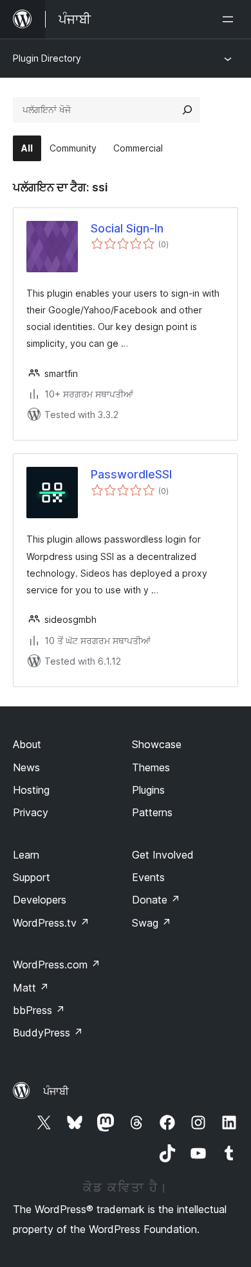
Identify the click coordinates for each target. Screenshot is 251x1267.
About (27, 744)
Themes (151, 767)
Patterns (152, 812)
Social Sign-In (127, 228)
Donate (156, 899)
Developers (39, 899)
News (26, 767)
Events (148, 877)
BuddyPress (48, 1032)
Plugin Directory (47, 58)
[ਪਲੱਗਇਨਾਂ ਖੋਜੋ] (187, 110)
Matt (31, 987)
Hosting (31, 789)
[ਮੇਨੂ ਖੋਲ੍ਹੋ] (230, 19)
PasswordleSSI (131, 474)
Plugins (148, 789)
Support (31, 877)
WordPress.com (56, 964)
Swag (151, 922)
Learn (26, 854)
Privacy (30, 812)
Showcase (156, 744)
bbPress (39, 1010)
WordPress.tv (51, 922)
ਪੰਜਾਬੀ (56, 1091)
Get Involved (163, 854)
